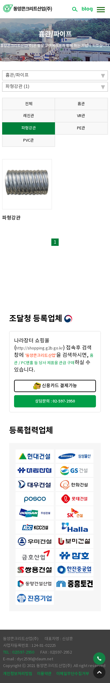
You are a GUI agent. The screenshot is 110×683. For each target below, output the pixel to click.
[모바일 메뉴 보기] (100, 9)
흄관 (81, 104)
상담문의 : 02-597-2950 (55, 401)
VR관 (81, 116)
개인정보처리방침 (17, 673)
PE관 (81, 128)
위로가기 (99, 672)
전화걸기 (99, 658)
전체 (28, 104)
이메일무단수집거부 (72, 673)
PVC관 (28, 140)
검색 (75, 9)
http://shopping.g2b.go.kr (39, 348)
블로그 (87, 9)
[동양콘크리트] (27, 8)
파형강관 (28, 128)
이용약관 (44, 673)
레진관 (28, 116)
